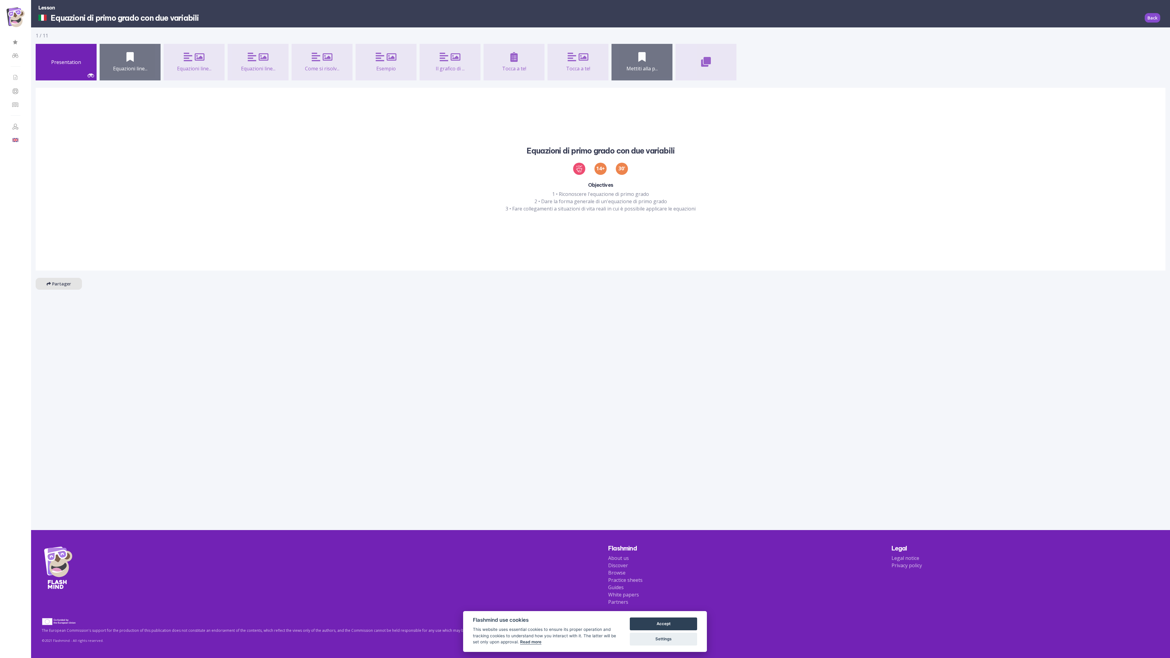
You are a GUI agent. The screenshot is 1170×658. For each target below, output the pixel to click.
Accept (664, 623)
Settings (663, 638)
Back (1152, 18)
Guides (616, 587)
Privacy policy (907, 565)
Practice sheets (625, 580)
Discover (618, 565)
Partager (61, 284)
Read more (530, 641)
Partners (618, 602)
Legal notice (905, 558)
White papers (623, 594)
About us (618, 558)
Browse (617, 572)
